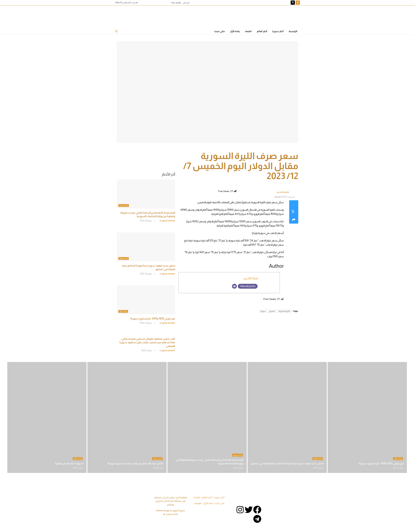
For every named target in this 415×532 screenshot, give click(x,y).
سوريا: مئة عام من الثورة (69, 463)
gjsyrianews (168, 220)
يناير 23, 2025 (146, 350)
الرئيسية (293, 31)
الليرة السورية (284, 311)
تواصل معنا (176, 2)
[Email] (234, 286)
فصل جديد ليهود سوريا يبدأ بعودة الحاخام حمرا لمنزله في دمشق (287, 463)
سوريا (263, 311)
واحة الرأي (235, 31)
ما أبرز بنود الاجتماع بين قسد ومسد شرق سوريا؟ (135, 463)
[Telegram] (257, 519)
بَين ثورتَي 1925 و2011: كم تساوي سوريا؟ (152, 318)
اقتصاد (248, 31)
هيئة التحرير (281, 192)
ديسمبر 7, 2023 (288, 197)
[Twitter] (249, 510)
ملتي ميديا (219, 31)
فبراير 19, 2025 (146, 220)
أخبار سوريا (278, 31)
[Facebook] (257, 510)
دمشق (272, 311)
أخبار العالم (262, 31)
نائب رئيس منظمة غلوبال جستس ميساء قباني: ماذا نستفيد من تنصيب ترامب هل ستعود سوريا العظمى (147, 342)
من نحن (186, 2)
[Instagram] (240, 510)
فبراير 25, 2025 (146, 323)
